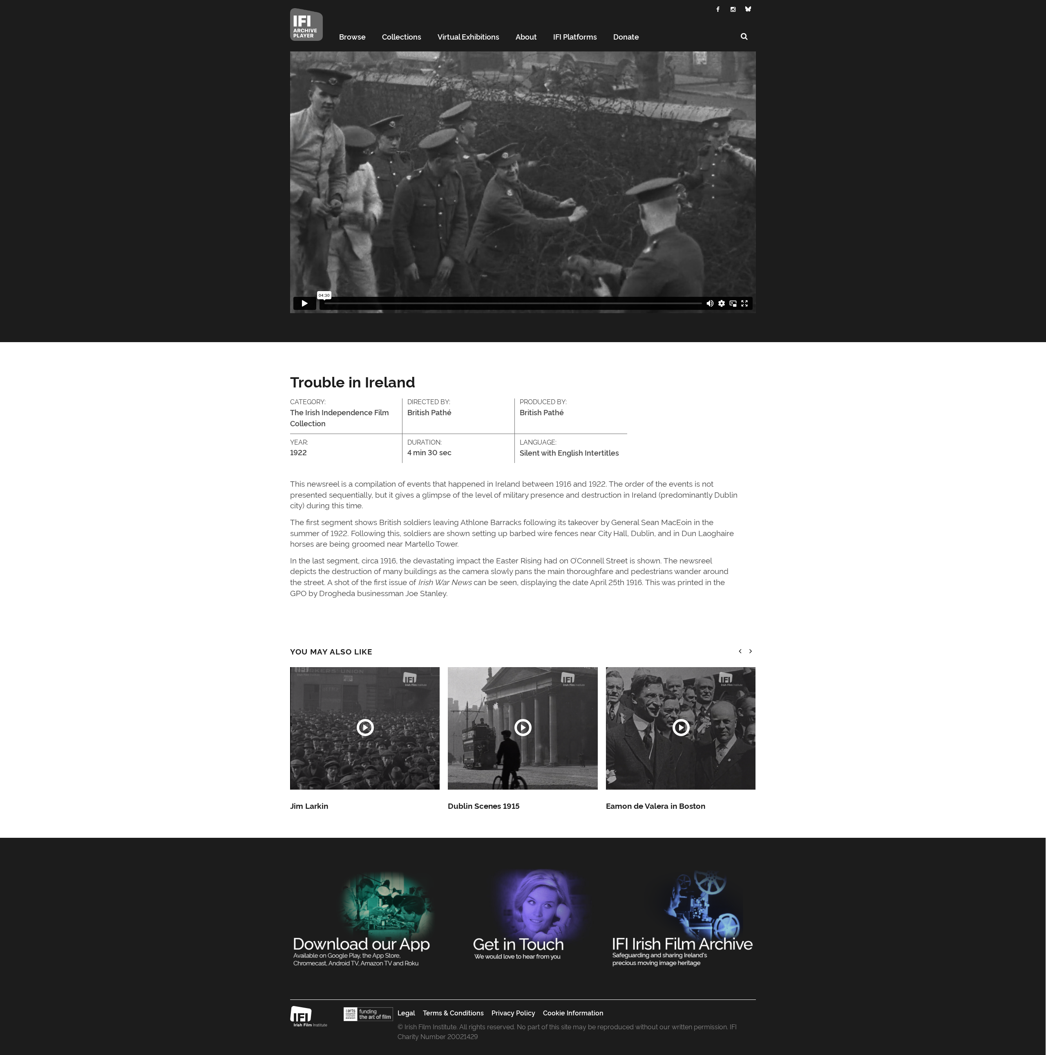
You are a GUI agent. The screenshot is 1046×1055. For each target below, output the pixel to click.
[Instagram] (733, 8)
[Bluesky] (748, 9)
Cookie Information (573, 1012)
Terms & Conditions (453, 1012)
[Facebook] (718, 8)
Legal (406, 1012)
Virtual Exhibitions (468, 36)
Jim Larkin (309, 805)
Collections (401, 36)
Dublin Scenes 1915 (484, 805)
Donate (626, 36)
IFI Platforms (575, 36)
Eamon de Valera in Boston (655, 805)
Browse (352, 36)
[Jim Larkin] (365, 728)
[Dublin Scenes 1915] (522, 728)
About (526, 36)
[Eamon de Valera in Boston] (680, 728)
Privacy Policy (513, 1012)
